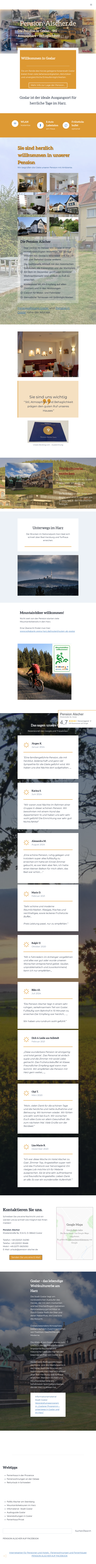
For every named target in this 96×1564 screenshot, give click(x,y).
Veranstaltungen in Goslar (19, 1516)
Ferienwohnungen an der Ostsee (23, 1479)
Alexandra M (39, 841)
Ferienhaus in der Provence (20, 1475)
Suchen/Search (83, 1531)
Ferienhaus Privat (15, 1519)
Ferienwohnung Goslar (33, 308)
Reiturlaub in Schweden (19, 1482)
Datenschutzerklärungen (78, 1239)
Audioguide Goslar (16, 1512)
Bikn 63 (36, 990)
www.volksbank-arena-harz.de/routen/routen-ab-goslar (47, 631)
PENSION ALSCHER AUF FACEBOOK (21, 1538)
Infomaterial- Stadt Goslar (20, 1509)
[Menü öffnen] (91, 4)
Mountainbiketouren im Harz (21, 1505)
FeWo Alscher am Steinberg (21, 1501)
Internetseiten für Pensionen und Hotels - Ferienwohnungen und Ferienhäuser (48, 1552)
